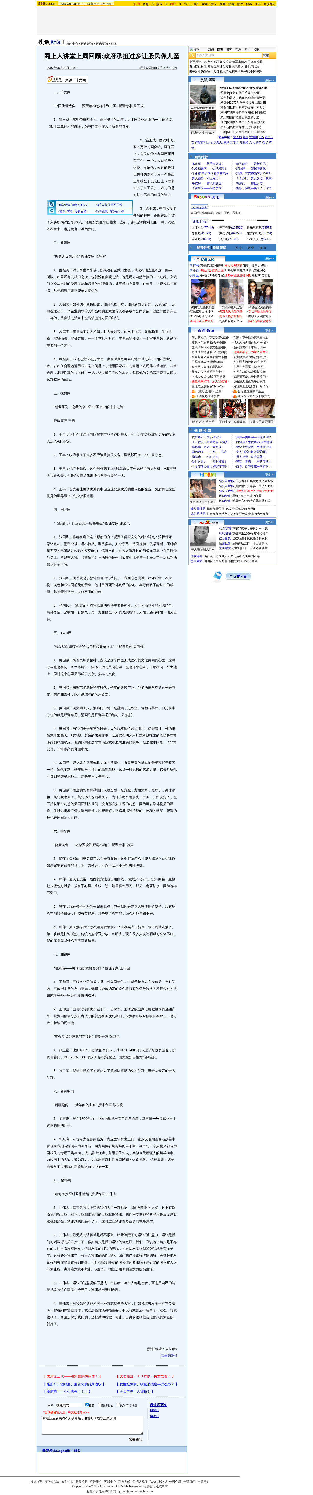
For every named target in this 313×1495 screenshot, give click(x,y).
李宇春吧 (225, 227)
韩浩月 (224, 107)
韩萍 (219, 213)
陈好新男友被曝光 (260, 321)
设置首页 (36, 1481)
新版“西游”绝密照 (203, 422)
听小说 (194, 270)
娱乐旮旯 (225, 538)
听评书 (194, 265)
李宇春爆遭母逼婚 (201, 316)
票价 (259, 142)
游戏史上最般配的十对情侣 (250, 386)
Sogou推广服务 (68, 1451)
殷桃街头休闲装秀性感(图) (209, 347)
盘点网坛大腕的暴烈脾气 (208, 367)
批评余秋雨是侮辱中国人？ (247, 107)
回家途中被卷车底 (203, 133)
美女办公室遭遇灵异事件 (208, 371)
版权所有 (162, 1486)
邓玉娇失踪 (221, 62)
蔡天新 (224, 127)
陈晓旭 (244, 142)
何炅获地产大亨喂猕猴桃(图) (210, 337)
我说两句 (269, 4)
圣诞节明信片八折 (201, 321)
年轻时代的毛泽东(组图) (245, 93)
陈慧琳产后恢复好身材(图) (209, 342)
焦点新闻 (225, 528)
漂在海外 (196, 556)
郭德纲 (253, 137)
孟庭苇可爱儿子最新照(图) (250, 376)
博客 (249, 4)
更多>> (269, 80)
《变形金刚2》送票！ (210, 391)
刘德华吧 (225, 233)
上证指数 (197, 227)
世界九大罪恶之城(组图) (249, 367)
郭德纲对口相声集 (212, 265)
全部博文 (203, 1481)
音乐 (238, 49)
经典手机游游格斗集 (237, 275)
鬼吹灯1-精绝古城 (212, 270)
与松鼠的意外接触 (203, 108)
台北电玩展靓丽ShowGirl (208, 386)
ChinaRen (74, 4)
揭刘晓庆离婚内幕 (231, 311)
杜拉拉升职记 (233, 265)
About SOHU (158, 1481)
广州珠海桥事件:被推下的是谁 (246, 112)
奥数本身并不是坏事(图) (245, 127)
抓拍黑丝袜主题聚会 (203, 502)
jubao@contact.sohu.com (136, 1491)
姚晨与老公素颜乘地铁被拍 (209, 357)
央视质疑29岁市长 (201, 62)
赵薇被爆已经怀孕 (201, 311)
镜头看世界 (226, 481)
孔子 (265, 142)
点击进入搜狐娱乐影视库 (249, 381)
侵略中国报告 (253, 71)
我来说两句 (147, 68)
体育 (146, 4)
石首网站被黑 (198, 66)
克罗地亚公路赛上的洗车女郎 (254, 486)
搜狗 (109, 4)
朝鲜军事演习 (238, 62)
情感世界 (225, 543)
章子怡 (237, 137)
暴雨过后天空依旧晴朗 (242, 561)
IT (180, 4)
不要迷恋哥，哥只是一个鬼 (250, 528)
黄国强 (195, 213)
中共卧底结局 (219, 71)
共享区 (194, 275)
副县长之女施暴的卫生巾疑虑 (246, 132)
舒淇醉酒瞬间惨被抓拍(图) (250, 357)
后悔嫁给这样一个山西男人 (250, 543)
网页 (220, 49)
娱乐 (159, 4)
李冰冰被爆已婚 (231, 307)
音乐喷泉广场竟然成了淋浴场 (254, 481)
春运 (245, 137)
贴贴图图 (225, 533)
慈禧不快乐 (236, 71)
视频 (222, 4)
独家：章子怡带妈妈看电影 (250, 337)
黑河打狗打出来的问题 (247, 496)
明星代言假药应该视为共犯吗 (251, 500)
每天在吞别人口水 (203, 549)
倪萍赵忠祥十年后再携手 (249, 347)
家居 (205, 4)
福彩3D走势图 (261, 275)
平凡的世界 (244, 270)
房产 (196, 4)
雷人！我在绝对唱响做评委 (247, 97)
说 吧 (215, 197)
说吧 (256, 49)
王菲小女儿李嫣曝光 (232, 422)
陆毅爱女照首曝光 (260, 316)
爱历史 (224, 93)
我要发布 (49, 1451)
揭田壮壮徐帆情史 (203, 307)
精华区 (154, 1410)
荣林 (223, 112)
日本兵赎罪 (255, 62)
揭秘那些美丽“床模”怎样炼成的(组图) (231, 509)
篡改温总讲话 (216, 66)
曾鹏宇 (224, 97)
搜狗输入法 (52, 1481)
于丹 (236, 142)
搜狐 (63, 4)
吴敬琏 (218, 142)
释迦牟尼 (208, 213)
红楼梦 (262, 265)
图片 (247, 49)
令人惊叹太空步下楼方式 (254, 396)
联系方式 (124, 1481)
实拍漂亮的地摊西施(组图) (250, 362)
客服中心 (110, 1481)
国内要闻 (102, 43)
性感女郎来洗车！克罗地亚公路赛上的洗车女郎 (237, 513)
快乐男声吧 (254, 227)
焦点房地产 (98, 4)
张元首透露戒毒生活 (251, 391)
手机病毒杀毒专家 (212, 275)
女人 (214, 4)
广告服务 (96, 1481)
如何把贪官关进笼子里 (244, 117)
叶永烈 (208, 142)
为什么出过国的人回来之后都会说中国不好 (232, 556)
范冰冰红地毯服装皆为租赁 (209, 352)
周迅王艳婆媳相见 (231, 316)
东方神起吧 (254, 233)
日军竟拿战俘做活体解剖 (208, 362)
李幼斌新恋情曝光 (260, 311)
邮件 (240, 4)
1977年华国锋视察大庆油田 (248, 102)
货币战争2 (259, 270)
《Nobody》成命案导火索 (209, 376)
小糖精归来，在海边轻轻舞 (250, 548)
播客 (231, 4)
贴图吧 (196, 239)
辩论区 (154, 1416)
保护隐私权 (140, 1481)
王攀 (223, 132)
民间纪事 (225, 496)
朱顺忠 (224, 117)
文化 (252, 142)
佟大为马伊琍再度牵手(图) (250, 342)
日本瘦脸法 (251, 66)
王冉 (227, 213)
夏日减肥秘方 (235, 66)
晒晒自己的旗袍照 (215, 561)
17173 (85, 4)
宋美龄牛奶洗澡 (199, 71)
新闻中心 (72, 43)
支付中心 (67, 1481)
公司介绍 (175, 1481)
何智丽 (199, 142)
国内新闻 (87, 43)
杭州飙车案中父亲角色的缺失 (246, 122)
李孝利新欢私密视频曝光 (249, 371)
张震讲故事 (250, 265)
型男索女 (225, 548)
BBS (258, 4)
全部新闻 (189, 1481)
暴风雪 (228, 142)
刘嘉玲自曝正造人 (231, 321)
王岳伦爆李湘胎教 (208, 396)
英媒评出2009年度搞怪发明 (250, 533)
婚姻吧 (223, 239)
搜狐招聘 (82, 1481)
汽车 (187, 4)
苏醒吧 (196, 233)
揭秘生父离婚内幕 (260, 307)
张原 (223, 122)
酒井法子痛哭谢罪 (261, 422)
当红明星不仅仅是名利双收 (250, 538)
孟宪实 (236, 213)
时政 (114, 43)
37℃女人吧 (254, 239)
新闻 (211, 49)
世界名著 (230, 270)
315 (261, 137)
